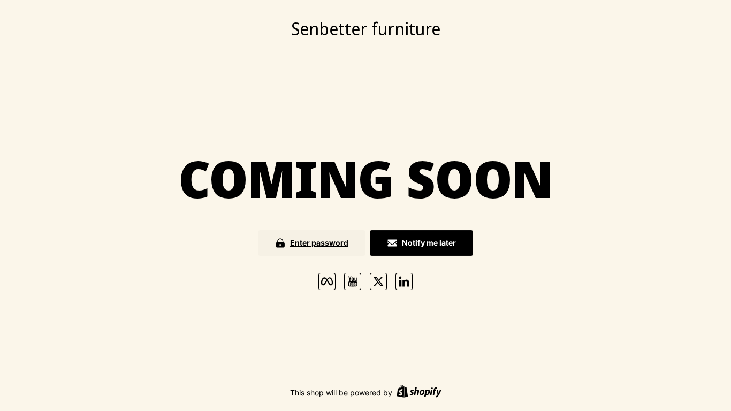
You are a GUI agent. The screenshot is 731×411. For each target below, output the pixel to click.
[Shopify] (419, 392)
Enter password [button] (319, 242)
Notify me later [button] (429, 242)
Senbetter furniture (365, 28)
